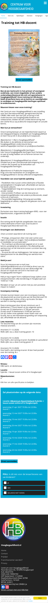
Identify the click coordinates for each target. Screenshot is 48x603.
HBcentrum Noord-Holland (22, 401)
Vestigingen (39, 16)
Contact (4, 553)
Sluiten (40, 598)
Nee (8, 488)
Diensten (29, 16)
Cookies (30, 601)
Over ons (11, 16)
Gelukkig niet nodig (15, 493)
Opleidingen (20, 16)
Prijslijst (4, 557)
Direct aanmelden (24, 80)
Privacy (4, 563)
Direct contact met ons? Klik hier (14, 590)
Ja (8, 483)
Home (3, 16)
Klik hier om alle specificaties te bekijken (17, 382)
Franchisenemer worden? (12, 560)
